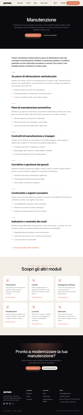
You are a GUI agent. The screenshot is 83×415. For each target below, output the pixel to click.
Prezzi (28, 3)
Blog (35, 3)
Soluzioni (20, 3)
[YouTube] (7, 403)
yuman (7, 3)
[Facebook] (10, 403)
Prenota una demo (73, 3)
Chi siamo (29, 399)
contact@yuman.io (65, 393)
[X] (13, 403)
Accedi (63, 3)
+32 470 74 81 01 (65, 396)
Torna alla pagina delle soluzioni (26, 247)
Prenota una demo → (32, 35)
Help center (44, 3)
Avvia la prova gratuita (50, 35)
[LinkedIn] (4, 403)
